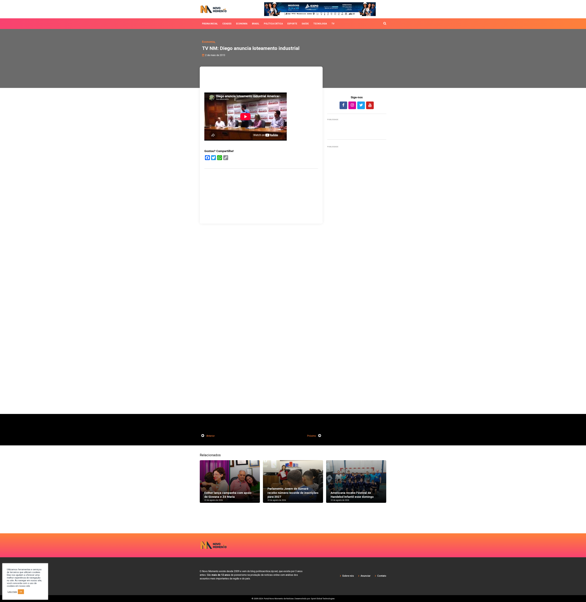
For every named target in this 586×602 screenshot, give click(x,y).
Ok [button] (21, 592)
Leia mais (12, 591)
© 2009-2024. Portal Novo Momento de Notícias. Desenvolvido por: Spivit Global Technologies (293, 598)
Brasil (255, 23)
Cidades (227, 23)
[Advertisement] (356, 281)
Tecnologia (320, 23)
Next (391, 484)
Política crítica (273, 23)
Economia (241, 23)
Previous (195, 484)
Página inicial (210, 23)
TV (332, 23)
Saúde (305, 23)
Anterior (210, 435)
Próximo (312, 435)
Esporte (292, 23)
